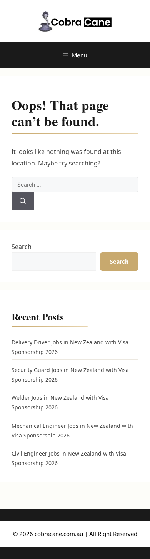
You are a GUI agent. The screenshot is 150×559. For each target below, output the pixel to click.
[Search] (23, 201)
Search (22, 246)
